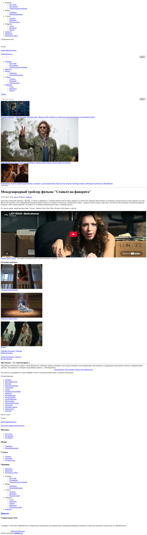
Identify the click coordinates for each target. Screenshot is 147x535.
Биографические (11, 382)
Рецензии (12, 20)
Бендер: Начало (6, 359)
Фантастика (9, 409)
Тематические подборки (18, 8)
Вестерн (8, 384)
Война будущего (7, 353)
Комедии (8, 393)
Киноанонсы (5, 183)
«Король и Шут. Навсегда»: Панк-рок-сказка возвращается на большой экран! (66, 117)
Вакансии (8, 34)
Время (3, 347)
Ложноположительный (9, 290)
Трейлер (29, 197)
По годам (12, 5)
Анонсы (12, 18)
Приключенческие (12, 403)
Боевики (8, 380)
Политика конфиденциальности (12, 425)
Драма (7, 389)
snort (16, 197)
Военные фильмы (11, 386)
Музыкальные (10, 397)
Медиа (7, 71)
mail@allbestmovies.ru (8, 50)
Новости (8, 32)
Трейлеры (13, 12)
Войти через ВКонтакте (84, 369)
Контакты (13, 28)
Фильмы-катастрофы (13, 391)
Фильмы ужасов (11, 407)
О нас (11, 26)
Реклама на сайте (11, 36)
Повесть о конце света (9, 318)
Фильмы (8, 61)
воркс (18, 533)
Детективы (9, 387)
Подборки (9, 438)
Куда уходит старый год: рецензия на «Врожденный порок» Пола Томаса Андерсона (39, 163)
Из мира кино (14, 22)
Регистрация (70, 369)
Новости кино (21, 117)
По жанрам (13, 6)
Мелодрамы (9, 401)
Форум (12, 30)
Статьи (7, 77)
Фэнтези (8, 411)
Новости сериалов (7, 117)
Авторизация (59, 369)
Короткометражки (16, 14)
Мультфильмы (10, 395)
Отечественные (11, 399)
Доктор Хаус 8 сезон (8, 258)
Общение (8, 85)
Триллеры (8, 405)
